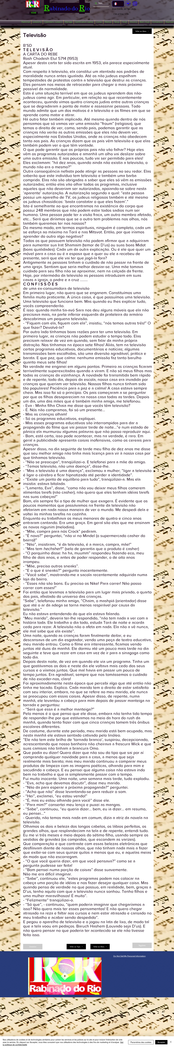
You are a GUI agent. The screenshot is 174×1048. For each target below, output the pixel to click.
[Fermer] (170, 1042)
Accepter (161, 1042)
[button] (25, 22)
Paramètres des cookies (140, 1042)
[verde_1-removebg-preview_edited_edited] (135, 3)
